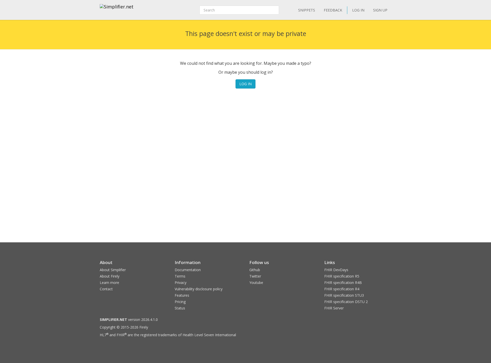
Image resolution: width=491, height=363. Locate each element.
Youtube (256, 282)
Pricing (180, 301)
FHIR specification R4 (341, 288)
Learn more (109, 282)
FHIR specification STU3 (344, 295)
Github (254, 269)
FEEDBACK (333, 10)
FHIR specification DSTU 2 (346, 301)
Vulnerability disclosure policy (198, 288)
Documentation (188, 269)
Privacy (180, 282)
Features (182, 295)
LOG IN (358, 10)
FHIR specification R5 (341, 276)
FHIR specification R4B (343, 282)
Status (180, 308)
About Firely (109, 276)
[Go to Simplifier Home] (116, 10)
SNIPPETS (306, 10)
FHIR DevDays (336, 269)
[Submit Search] (274, 10)
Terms (180, 276)
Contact (106, 288)
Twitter (255, 276)
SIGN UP (380, 10)
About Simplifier (113, 269)
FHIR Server (334, 308)
